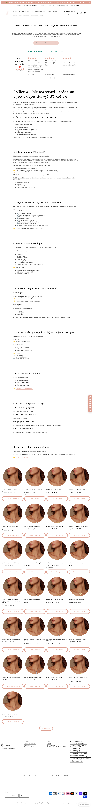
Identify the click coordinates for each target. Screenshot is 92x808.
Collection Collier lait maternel (24, 388)
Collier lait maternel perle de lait (12, 489)
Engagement (27, 745)
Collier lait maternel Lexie (77, 563)
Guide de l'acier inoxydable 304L (78, 745)
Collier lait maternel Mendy (54, 599)
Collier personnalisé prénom (54, 526)
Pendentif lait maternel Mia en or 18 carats (56, 640)
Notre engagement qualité (76, 761)
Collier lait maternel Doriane (11, 639)
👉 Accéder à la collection (21, 457)
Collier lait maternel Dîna (54, 489)
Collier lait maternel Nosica (77, 639)
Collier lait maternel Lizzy (10, 714)
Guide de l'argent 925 (75, 747)
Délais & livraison (5, 745)
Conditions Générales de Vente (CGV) (56, 747)
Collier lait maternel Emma (54, 563)
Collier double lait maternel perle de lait (34, 640)
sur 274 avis (19, 71)
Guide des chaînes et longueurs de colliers (80, 756)
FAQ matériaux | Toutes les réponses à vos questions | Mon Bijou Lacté (79, 759)
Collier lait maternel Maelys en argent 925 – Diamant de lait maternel (11, 601)
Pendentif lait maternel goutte (33, 489)
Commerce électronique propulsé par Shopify (37, 802)
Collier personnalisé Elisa (54, 677)
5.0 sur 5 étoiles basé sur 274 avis (54, 51)
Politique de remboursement (55, 803)
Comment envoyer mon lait (8, 748)
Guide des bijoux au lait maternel (78, 753)
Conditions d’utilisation (41, 803)
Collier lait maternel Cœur (32, 526)
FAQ (2, 743)
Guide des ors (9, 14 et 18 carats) (78, 751)
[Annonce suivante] (86, 6)
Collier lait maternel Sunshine (78, 489)
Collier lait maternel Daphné (11, 677)
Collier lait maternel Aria (32, 599)
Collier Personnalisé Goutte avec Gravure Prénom (79, 678)
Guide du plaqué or (75, 748)
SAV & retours (4, 747)
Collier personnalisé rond (76, 599)
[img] (19, 69)
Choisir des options (13, 498)
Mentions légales (51, 745)
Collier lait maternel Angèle (33, 563)
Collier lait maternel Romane (33, 677)
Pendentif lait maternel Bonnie (78, 526)
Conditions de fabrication (30, 747)
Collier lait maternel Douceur (11, 563)
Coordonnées (68, 802)
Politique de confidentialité (56, 802)
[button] (25, 11)
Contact (49, 743)
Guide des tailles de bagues (77, 755)
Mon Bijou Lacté (22, 802)
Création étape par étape (30, 743)
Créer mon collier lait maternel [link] (46, 43)
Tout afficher (46, 728)
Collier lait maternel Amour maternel (10, 527)
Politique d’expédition (69, 803)
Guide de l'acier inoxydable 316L (78, 743)
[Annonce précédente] (6, 6)
